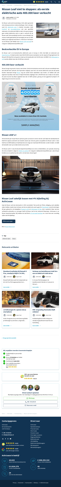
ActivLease (33, 425)
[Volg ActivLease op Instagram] (8, 439)
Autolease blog (18, 5)
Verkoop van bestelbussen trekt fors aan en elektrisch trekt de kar (44, 272)
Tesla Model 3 (45, 207)
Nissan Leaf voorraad (25, 41)
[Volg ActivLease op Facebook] (5, 439)
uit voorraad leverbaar (36, 213)
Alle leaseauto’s (34, 445)
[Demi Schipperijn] (37, 387)
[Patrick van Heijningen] (24, 387)
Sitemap (36, 483)
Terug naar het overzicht (9, 338)
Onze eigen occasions (36, 435)
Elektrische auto (34, 439)
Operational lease (35, 427)
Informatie (9, 5)
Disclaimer (20, 483)
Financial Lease (34, 429)
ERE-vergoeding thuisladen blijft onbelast (43, 311)
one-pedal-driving (15, 29)
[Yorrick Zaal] (30, 387)
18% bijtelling (34, 441)
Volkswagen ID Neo (36, 209)
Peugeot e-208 (25, 209)
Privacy (14, 483)
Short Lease (33, 431)
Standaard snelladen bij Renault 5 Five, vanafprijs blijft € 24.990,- (15, 272)
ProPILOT (4, 29)
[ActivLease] (4, 2)
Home (3, 5)
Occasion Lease (34, 433)
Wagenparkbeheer (35, 437)
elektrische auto (12, 27)
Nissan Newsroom (10, 227)
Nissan (18, 72)
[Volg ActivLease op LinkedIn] (3, 439)
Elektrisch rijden (6, 239)
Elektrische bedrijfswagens (37, 443)
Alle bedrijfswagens (35, 447)
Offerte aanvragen (8, 221)
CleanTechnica (6, 55)
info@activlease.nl (8, 435)
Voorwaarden (28, 483)
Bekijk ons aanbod (24, 151)
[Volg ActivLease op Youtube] (10, 439)
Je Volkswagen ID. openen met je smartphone (14, 311)
